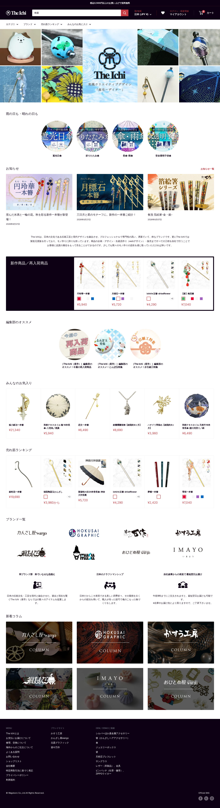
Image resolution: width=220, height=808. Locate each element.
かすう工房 (56, 733)
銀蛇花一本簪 (15, 491)
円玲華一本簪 (83, 293)
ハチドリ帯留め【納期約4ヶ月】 (161, 426)
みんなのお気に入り (77, 24)
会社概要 (10, 765)
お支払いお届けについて (18, 738)
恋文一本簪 (83, 425)
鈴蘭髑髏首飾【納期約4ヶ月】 (127, 425)
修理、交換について (16, 742)
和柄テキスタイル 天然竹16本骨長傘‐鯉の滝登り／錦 (196, 426)
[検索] (124, 13)
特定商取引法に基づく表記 (19, 770)
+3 (69, 497)
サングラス (101, 761)
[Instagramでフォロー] (212, 798)
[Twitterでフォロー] (206, 798)
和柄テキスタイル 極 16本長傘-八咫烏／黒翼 (57, 426)
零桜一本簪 (187, 491)
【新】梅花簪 (187, 293)
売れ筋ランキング (50, 24)
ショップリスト (14, 761)
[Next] (213, 283)
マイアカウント (178, 14)
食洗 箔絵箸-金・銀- (160, 214)
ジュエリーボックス (106, 747)
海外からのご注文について (19, 747)
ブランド (27, 24)
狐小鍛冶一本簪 (16, 425)
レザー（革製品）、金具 (108, 765)
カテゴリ (10, 24)
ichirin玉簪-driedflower (158, 293)
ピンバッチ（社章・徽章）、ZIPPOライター (110, 772)
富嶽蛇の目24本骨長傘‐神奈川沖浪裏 (91, 493)
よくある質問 (12, 752)
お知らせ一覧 (208, 168)
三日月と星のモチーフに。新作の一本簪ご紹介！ (106, 214)
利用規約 (10, 779)
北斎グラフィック (60, 742)
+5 (172, 298)
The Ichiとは (12, 733)
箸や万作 (55, 747)
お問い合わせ (12, 756)
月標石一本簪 (118, 293)
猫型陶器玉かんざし (53, 491)
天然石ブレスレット (106, 756)
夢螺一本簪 (153, 491)
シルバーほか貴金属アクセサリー (112, 733)
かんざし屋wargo (60, 738)
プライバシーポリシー (17, 775)
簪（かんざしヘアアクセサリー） (112, 738)
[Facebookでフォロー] (200, 798)
